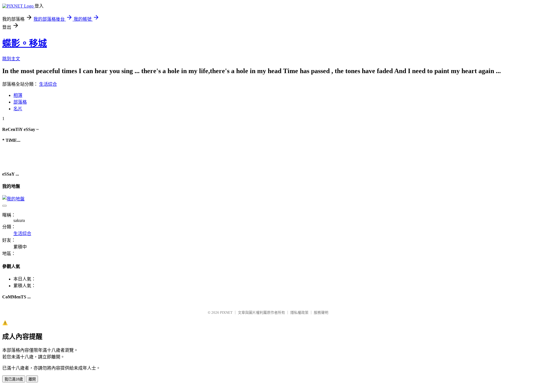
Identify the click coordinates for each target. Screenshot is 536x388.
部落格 (20, 102)
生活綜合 (48, 84)
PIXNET (226, 312)
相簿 (17, 95)
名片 (17, 108)
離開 (32, 379)
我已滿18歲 (13, 379)
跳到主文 (11, 58)
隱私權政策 (299, 312)
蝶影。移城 (24, 43)
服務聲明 (321, 312)
